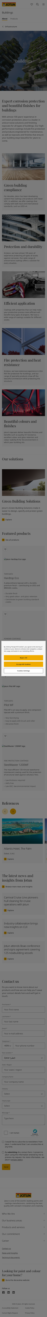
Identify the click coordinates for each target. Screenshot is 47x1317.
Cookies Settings (23, 671)
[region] (23, 658)
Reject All (23, 658)
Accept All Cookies (23, 664)
